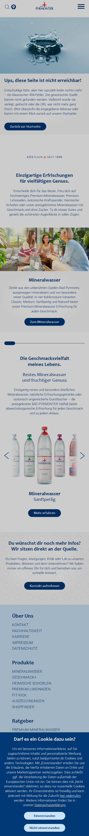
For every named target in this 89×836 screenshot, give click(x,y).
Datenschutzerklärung (50, 805)
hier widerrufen (70, 796)
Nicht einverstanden (45, 828)
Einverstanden (44, 816)
